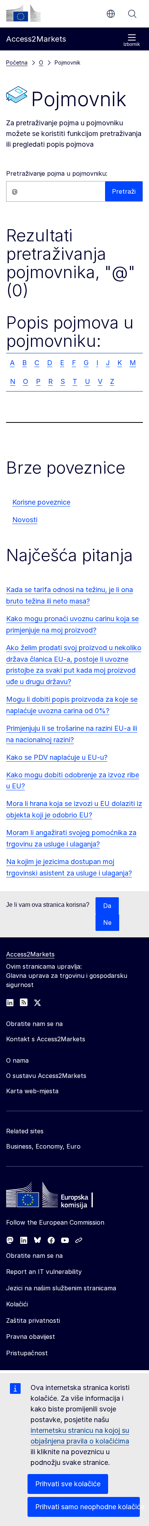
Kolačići (17, 1304)
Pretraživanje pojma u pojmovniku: (56, 173)
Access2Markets (30, 954)
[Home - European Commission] (61, 1197)
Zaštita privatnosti (33, 1320)
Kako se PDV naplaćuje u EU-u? (56, 757)
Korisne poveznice (41, 502)
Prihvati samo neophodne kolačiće (87, 1507)
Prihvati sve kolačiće (67, 1484)
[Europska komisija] (23, 13)
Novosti (24, 520)
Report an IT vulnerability (44, 1271)
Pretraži (132, 13)
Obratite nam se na (34, 1255)
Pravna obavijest (30, 1336)
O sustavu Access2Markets (46, 1075)
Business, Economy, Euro (43, 1146)
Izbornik (131, 44)
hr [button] (110, 13)
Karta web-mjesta (32, 1091)
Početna (17, 62)
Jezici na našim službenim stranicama (61, 1288)
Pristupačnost (27, 1353)
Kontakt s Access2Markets (45, 1039)
